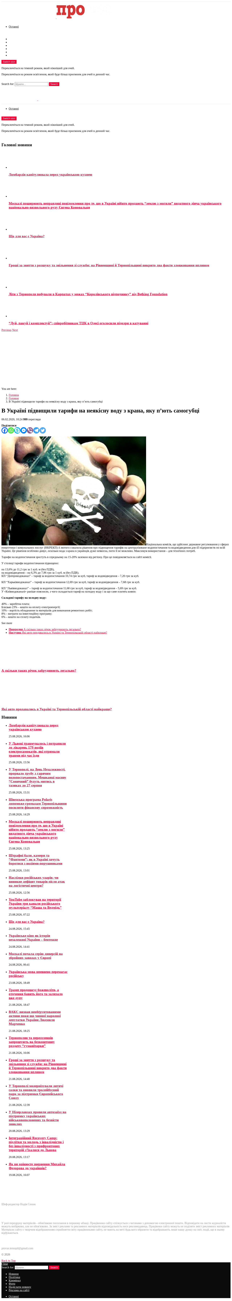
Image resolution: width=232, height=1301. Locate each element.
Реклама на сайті (19, 55)
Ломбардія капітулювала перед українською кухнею (50, 174)
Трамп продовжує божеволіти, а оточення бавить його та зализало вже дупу (36, 994)
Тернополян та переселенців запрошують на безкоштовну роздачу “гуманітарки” (32, 1042)
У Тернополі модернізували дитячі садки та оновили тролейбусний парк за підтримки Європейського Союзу (36, 1092)
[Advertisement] (116, 359)
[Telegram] (36, 430)
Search (54, 84)
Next (15, 330)
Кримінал (15, 45)
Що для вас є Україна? (27, 236)
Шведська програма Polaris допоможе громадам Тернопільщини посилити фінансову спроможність (38, 803)
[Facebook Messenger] (23, 430)
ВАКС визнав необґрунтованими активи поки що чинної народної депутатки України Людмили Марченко (35, 1018)
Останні (14, 26)
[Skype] (17, 430)
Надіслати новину (20, 52)
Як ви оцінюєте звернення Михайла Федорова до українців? (37, 1166)
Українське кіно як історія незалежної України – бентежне (33, 937)
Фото (12, 48)
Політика (14, 42)
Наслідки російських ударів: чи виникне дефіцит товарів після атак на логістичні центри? (37, 881)
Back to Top (8, 1260)
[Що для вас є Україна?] (120, 222)
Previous (6, 330)
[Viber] (30, 430)
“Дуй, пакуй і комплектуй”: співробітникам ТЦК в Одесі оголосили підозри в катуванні (78, 323)
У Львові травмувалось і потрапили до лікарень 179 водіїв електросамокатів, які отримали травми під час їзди (37, 749)
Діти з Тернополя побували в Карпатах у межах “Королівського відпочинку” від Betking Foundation (88, 294)
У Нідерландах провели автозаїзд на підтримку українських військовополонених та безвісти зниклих (37, 1118)
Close (4, 1263)
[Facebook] (4, 430)
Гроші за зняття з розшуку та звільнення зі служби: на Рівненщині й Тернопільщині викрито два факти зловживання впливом (109, 265)
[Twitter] (43, 430)
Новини (14, 38)
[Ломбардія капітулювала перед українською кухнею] (120, 160)
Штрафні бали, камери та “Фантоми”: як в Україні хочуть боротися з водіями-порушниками (35, 859)
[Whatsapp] (11, 430)
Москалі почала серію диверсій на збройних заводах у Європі (36, 956)
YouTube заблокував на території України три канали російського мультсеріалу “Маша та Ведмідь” (35, 903)
